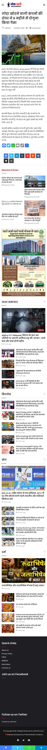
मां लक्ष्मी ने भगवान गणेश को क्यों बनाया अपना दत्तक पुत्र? (28, 626)
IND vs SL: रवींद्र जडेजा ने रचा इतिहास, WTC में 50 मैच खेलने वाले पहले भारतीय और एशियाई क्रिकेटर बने (23, 496)
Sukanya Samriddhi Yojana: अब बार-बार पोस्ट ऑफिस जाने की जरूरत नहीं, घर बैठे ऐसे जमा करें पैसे (29, 448)
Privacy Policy (7, 654)
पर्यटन (4, 657)
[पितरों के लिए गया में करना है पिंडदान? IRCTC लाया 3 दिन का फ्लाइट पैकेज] (8, 364)
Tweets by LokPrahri (9, 722)
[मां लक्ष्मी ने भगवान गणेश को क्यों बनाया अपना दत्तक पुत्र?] (8, 628)
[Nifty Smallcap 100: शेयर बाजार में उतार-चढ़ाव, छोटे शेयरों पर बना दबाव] (8, 439)
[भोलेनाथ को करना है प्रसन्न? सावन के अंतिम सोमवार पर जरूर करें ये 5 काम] (8, 597)
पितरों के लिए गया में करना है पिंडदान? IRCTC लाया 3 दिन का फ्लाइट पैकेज (30, 361)
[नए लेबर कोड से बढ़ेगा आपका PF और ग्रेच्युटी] (34, 208)
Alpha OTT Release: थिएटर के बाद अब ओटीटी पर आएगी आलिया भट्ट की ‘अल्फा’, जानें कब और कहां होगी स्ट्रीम (23, 338)
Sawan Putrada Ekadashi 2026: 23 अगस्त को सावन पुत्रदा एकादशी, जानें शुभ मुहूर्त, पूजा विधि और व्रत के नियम (30, 616)
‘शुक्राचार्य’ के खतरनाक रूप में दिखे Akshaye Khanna (28, 372)
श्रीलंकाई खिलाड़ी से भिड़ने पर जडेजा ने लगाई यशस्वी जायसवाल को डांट (30, 519)
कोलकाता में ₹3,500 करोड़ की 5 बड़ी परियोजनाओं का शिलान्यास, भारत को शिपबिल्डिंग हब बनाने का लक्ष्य (30, 352)
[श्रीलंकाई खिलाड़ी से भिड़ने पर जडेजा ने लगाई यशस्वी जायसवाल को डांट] (8, 521)
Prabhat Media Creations (33, 735)
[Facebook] (6, 155)
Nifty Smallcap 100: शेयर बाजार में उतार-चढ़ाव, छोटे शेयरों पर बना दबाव (29, 437)
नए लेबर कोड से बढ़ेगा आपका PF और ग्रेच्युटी (32, 219)
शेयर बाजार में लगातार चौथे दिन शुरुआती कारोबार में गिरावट (34, 192)
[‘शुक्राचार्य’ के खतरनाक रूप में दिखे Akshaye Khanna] (8, 374)
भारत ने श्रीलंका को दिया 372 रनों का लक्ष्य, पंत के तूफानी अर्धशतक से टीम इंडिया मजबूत (29, 541)
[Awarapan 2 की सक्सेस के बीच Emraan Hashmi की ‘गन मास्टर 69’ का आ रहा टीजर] (8, 384)
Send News (6, 664)
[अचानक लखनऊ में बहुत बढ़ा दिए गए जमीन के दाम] (12, 206)
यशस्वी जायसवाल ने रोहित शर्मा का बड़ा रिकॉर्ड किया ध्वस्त (30, 508)
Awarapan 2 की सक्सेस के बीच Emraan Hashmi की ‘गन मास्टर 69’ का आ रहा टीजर (29, 383)
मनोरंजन (5, 661)
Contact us (6, 668)
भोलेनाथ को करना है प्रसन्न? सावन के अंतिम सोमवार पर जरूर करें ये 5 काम (30, 595)
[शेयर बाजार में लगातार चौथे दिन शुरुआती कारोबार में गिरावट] (34, 181)
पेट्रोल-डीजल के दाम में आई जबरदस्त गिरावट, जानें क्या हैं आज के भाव (12, 180)
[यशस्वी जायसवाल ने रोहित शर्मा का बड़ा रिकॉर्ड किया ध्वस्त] (8, 511)
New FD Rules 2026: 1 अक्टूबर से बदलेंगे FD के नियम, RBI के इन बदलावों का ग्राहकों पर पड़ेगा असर (30, 414)
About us (5, 650)
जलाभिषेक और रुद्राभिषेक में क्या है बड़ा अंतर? (23, 585)
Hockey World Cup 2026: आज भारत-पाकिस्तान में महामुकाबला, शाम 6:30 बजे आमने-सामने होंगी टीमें (30, 530)
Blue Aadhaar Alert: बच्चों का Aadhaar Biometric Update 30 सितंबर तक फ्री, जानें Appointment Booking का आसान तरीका (29, 426)
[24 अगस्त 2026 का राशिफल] (8, 607)
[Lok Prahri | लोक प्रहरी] (15, 5)
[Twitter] (11, 155)
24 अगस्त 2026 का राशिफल (26, 604)
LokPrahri (8, 28)
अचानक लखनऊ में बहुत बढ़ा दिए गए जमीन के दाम (12, 215)
